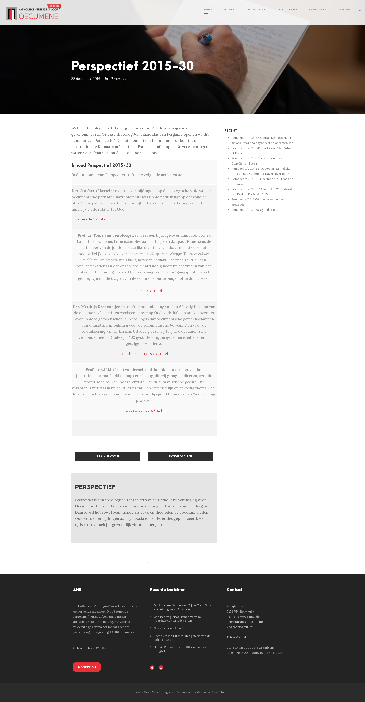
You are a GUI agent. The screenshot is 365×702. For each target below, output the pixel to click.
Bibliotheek (288, 9)
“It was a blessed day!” (168, 628)
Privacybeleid (236, 637)
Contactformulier (240, 627)
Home (208, 9)
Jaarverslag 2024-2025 (92, 648)
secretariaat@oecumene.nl (246, 622)
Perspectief (120, 78)
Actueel (230, 9)
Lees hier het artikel (89, 219)
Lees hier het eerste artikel (144, 353)
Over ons (345, 9)
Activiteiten (257, 9)
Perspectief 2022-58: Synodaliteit (254, 210)
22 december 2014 (85, 78)
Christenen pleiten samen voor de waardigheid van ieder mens (177, 618)
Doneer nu (87, 667)
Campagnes (317, 9)
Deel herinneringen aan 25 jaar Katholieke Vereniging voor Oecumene (183, 607)
